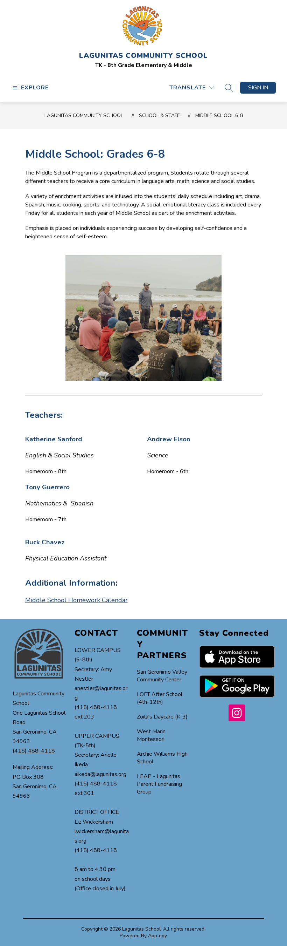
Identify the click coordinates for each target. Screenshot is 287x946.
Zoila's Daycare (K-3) (162, 717)
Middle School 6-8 (219, 115)
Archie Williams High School (162, 757)
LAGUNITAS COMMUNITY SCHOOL (83, 115)
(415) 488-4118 (34, 751)
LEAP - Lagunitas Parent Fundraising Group (159, 784)
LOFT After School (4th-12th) (159, 698)
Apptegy (157, 935)
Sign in (258, 87)
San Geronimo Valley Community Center (162, 675)
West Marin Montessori (151, 735)
